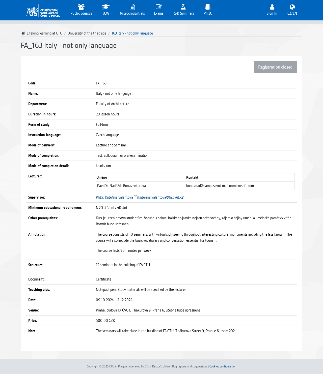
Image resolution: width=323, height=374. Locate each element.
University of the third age (87, 33)
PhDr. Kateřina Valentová (115, 197)
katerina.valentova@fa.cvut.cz (160, 197)
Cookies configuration (222, 366)
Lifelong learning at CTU (44, 33)
